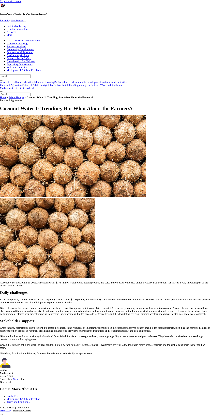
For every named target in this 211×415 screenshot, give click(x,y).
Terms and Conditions (18, 402)
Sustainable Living (16, 26)
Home (3, 97)
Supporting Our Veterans (19, 64)
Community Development (20, 49)
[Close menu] (1, 91)
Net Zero (11, 32)
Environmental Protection (20, 52)
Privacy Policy (5, 411)
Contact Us (12, 396)
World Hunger (16, 97)
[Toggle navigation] (24, 21)
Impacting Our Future (11, 20)
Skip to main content (10, 1)
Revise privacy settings (22, 411)
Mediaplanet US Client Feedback (24, 70)
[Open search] (1, 80)
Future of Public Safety (19, 58)
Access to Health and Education (23, 40)
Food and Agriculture (18, 55)
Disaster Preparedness (18, 29)
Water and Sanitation (17, 67)
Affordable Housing (17, 43)
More (9, 35)
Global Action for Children (21, 61)
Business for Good (16, 46)
